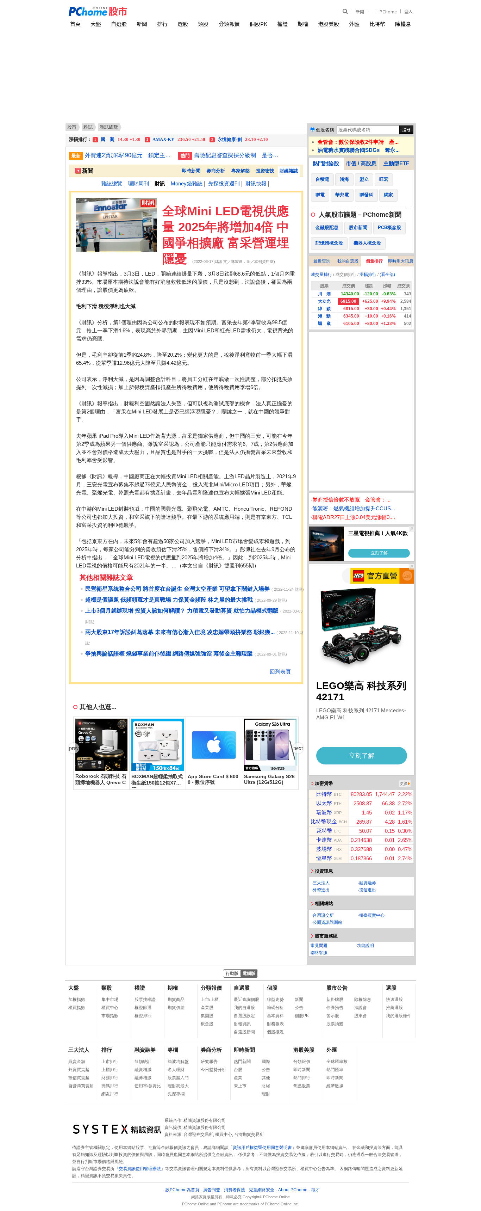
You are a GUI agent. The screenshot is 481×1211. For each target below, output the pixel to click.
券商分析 (216, 170)
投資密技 (265, 170)
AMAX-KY (175, 139)
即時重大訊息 (400, 261)
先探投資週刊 (224, 183)
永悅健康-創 (239, 139)
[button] (298, 748)
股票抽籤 (334, 1023)
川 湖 (324, 293)
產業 (238, 1077)
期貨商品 (176, 999)
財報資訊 (242, 1023)
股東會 (360, 1015)
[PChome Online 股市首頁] (155, 11)
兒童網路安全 (261, 1189)
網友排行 (109, 1094)
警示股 (332, 1015)
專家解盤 (240, 170)
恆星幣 (324, 858)
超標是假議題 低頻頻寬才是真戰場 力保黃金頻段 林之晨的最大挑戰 (169, 600)
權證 (282, 23)
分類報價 (229, 23)
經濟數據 (334, 1085)
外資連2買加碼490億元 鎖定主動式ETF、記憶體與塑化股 (129, 155)
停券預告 (334, 1007)
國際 (266, 1061)
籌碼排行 (109, 1085)
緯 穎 (324, 308)
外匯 (354, 23)
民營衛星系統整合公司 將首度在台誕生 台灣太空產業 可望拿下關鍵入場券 (177, 589)
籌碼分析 (275, 1007)
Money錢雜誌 (186, 183)
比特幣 (377, 23)
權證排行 (143, 1015)
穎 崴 (324, 323)
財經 (266, 1085)
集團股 (207, 1015)
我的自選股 (347, 261)
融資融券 (367, 882)
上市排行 (109, 1061)
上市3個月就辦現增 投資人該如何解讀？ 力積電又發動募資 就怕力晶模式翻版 (182, 611)
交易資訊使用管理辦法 (140, 1168)
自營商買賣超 (81, 1085)
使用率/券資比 (148, 1085)
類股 (203, 23)
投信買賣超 (78, 1077)
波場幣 (324, 849)
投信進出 (367, 889)
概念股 (207, 1023)
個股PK (258, 23)
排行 (162, 23)
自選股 (119, 23)
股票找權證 (145, 999)
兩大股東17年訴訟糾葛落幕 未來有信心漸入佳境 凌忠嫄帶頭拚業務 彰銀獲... (180, 632)
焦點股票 (301, 1085)
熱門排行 (301, 1077)
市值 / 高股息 (361, 163)
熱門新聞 (242, 1061)
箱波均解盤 (178, 1061)
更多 (404, 783)
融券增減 (143, 1077)
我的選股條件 (398, 1015)
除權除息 (362, 999)
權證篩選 (143, 1007)
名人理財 (176, 1069)
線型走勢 (275, 999)
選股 (182, 23)
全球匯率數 (337, 1061)
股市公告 (337, 988)
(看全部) (387, 274)
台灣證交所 (323, 915)
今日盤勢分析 (213, 1069)
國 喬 (117, 139)
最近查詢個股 (246, 999)
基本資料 (275, 1015)
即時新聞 (191, 170)
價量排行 (374, 261)
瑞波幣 (324, 812)
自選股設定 (244, 1015)
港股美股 (328, 23)
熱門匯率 (334, 1069)
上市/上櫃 (210, 999)
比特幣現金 (324, 821)
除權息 (403, 23)
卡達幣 (324, 840)
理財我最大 (178, 1085)
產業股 (207, 1007)
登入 (408, 11)
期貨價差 (176, 1007)
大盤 (95, 23)
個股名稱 (325, 130)
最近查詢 (321, 261)
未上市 (240, 1085)
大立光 (324, 301)
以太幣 (324, 803)
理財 (266, 1094)
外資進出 (321, 889)
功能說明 (365, 945)
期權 (303, 23)
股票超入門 (178, 1077)
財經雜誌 (289, 170)
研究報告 (209, 1061)
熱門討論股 (326, 163)
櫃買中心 (109, 1007)
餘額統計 (143, 1061)
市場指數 (109, 1015)
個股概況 (275, 1031)
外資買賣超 (78, 1069)
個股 (272, 988)
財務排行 (109, 1077)
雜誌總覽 (111, 183)
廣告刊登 (211, 1189)
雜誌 (88, 127)
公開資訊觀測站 (327, 922)
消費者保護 (234, 1189)
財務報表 (275, 1023)
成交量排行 (321, 274)
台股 (238, 1069)
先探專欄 (176, 1094)
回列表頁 (280, 672)
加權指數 (76, 999)
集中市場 (109, 999)
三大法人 (321, 882)
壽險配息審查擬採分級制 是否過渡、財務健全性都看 (238, 155)
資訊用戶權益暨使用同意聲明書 (262, 1147)
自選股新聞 (244, 1031)
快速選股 (394, 999)
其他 (266, 1077)
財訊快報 (256, 183)
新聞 (360, 11)
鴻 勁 (324, 316)
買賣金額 (76, 1061)
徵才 (315, 1189)
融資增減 (143, 1069)
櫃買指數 (76, 1007)
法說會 (360, 1007)
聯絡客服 (319, 952)
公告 (299, 1007)
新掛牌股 (334, 999)
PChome (388, 11)
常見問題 (319, 945)
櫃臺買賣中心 (372, 915)
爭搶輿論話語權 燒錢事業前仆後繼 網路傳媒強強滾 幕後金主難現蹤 (169, 654)
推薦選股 (394, 1007)
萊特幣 (324, 831)
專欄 (173, 1050)
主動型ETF (396, 163)
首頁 (75, 23)
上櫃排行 (109, 1069)
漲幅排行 (368, 274)
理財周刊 (138, 183)
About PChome (292, 1189)
